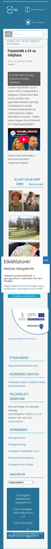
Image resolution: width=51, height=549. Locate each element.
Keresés (40, 34)
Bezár (46, 260)
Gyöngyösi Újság (17, 444)
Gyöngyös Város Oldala (20, 464)
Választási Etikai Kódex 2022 (23, 365)
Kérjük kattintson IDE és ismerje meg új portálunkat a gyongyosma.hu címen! (24, 287)
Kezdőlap (10, 41)
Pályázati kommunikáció (21, 457)
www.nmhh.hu (15, 421)
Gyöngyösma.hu (17, 437)
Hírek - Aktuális (22, 41)
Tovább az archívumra (24, 296)
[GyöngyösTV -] (11, 9)
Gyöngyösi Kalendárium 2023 (23, 451)
